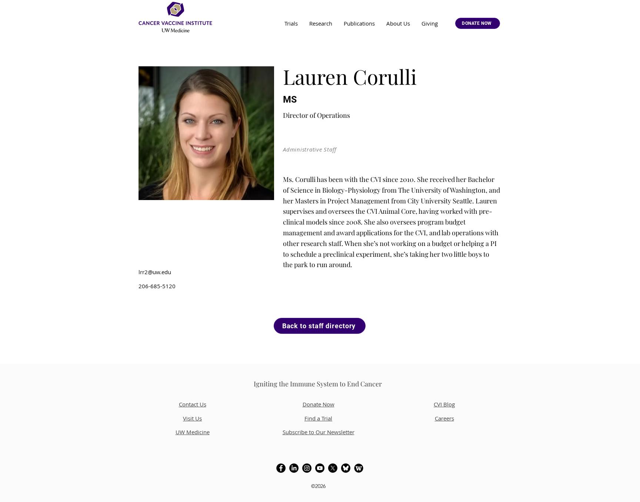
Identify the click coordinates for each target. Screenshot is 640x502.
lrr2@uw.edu (155, 272)
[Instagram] (306, 468)
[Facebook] (281, 468)
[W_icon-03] (358, 468)
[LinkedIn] (294, 468)
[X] (332, 468)
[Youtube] (319, 468)
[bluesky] (345, 468)
